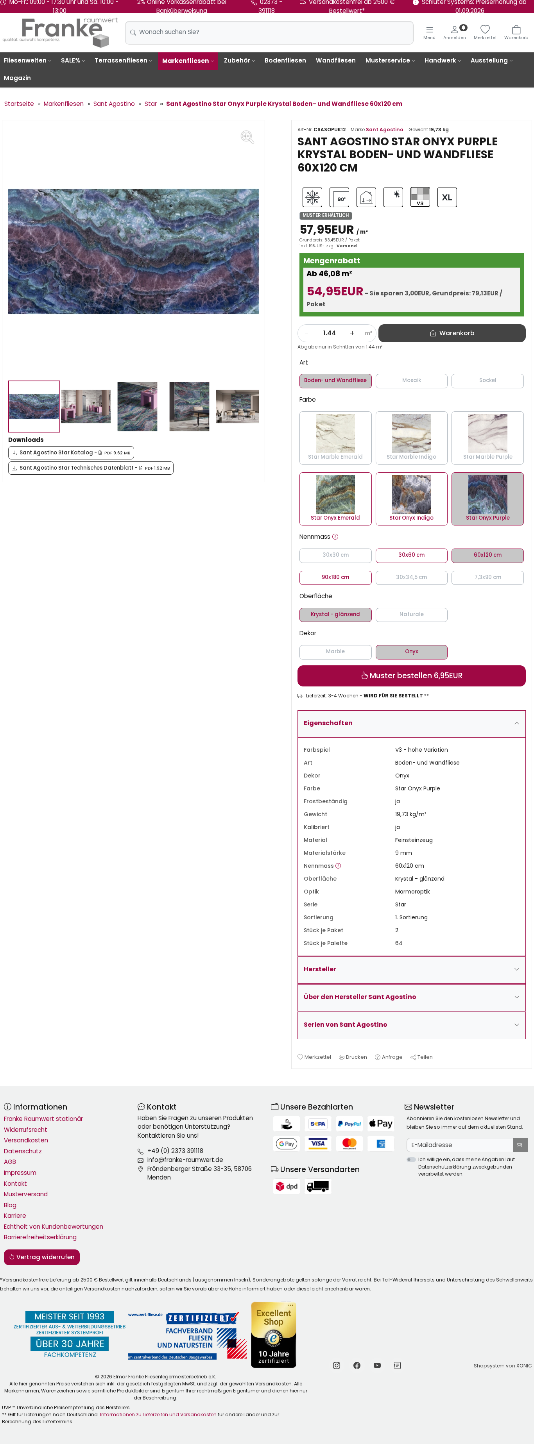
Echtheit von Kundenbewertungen (53, 1226)
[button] (335, 537)
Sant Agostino (384, 129)
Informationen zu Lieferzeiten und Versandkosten (158, 1414)
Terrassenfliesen (121, 60)
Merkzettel (318, 1057)
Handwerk (440, 60)
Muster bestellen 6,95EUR (415, 675)
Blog (10, 1205)
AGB (10, 1162)
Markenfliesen (185, 61)
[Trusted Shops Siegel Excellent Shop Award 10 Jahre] (274, 1334)
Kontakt (15, 1184)
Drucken (356, 1057)
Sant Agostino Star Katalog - (75, 452)
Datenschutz (23, 1151)
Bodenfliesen (285, 60)
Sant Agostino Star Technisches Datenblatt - (95, 468)
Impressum (20, 1173)
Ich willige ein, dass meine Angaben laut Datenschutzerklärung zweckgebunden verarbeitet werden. (466, 1166)
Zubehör (237, 60)
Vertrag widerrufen (45, 1257)
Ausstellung (489, 60)
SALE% (70, 60)
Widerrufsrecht (25, 1130)
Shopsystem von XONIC (503, 1365)
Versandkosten (26, 1140)
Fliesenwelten (25, 60)
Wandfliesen (336, 60)
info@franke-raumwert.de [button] (185, 1160)
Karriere (15, 1216)
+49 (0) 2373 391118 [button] (175, 1151)
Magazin (17, 78)
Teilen (425, 1057)
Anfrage (392, 1057)
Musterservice (388, 60)
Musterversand (26, 1194)
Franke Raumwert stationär (43, 1119)
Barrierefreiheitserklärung (40, 1237)
